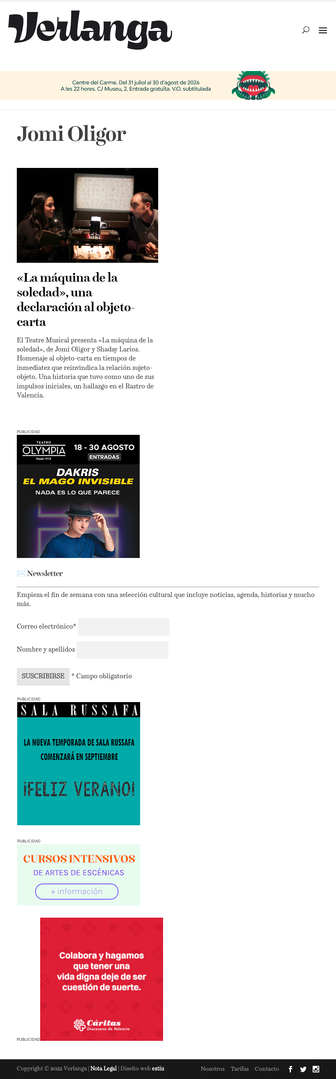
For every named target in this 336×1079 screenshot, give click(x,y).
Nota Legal (104, 1069)
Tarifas (240, 1069)
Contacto (267, 1069)
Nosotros (213, 1069)
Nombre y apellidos (46, 650)
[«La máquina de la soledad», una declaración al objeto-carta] (87, 215)
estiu (158, 1069)
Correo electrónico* (47, 627)
